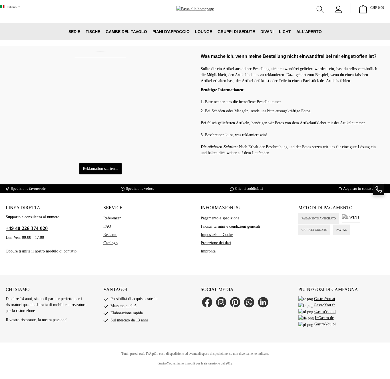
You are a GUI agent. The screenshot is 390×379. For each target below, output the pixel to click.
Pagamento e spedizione (220, 218)
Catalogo (110, 243)
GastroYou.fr (324, 305)
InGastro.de (324, 318)
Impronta (208, 251)
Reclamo (110, 235)
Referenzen (112, 218)
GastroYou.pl (325, 324)
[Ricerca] (320, 8)
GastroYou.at (324, 299)
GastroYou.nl (325, 311)
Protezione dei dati (216, 243)
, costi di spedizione (170, 354)
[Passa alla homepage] (195, 17)
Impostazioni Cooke (217, 235)
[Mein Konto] (338, 8)
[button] (378, 189)
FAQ (107, 226)
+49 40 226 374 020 (27, 228)
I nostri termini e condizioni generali (230, 226)
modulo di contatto (61, 251)
